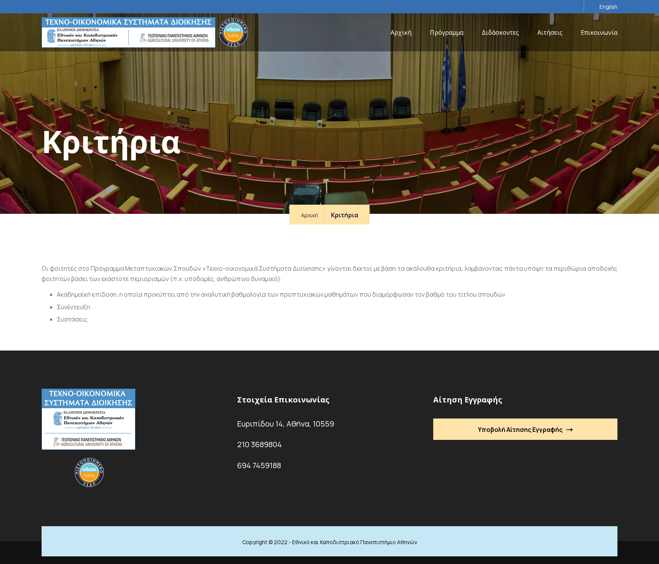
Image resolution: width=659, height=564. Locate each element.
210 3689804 (259, 444)
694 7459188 (259, 465)
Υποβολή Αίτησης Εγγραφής (520, 429)
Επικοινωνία (599, 32)
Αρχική (401, 32)
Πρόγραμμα (446, 32)
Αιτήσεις (550, 32)
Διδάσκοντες (500, 32)
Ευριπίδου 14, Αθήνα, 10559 (285, 424)
